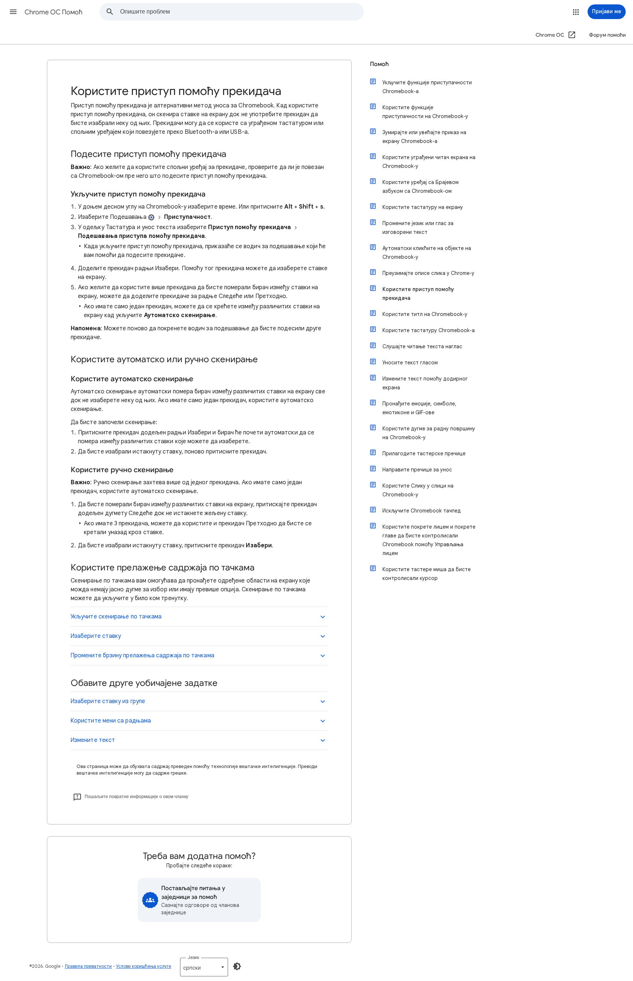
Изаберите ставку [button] (95, 636)
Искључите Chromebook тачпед (421, 510)
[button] (13, 12)
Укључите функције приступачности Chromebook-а (427, 87)
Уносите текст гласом (410, 362)
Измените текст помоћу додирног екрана (425, 383)
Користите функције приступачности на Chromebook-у (425, 112)
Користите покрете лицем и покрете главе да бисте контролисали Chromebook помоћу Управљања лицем (428, 539)
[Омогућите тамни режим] (237, 966)
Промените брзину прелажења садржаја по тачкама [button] (142, 655)
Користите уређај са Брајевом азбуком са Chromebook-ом (420, 186)
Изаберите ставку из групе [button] (107, 701)
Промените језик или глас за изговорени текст (418, 227)
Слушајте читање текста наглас (422, 346)
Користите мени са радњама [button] (110, 720)
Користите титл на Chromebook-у (424, 314)
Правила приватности (88, 966)
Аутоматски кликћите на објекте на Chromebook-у (426, 252)
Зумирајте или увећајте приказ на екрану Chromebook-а (424, 136)
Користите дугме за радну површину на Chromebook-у (428, 433)
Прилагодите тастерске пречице (424, 453)
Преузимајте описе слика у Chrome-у (428, 273)
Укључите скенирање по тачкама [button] (116, 616)
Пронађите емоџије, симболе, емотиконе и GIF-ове (419, 408)
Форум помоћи (607, 35)
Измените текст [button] (92, 740)
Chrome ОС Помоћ (53, 12)
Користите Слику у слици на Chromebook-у (418, 490)
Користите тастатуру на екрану (422, 207)
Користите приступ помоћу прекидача (418, 293)
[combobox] (241, 11)
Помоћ (379, 64)
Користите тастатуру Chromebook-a (428, 330)
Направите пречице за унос (417, 469)
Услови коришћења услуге (143, 966)
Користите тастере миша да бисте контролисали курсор (426, 573)
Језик (193, 957)
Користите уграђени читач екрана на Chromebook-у (428, 161)
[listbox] (204, 967)
